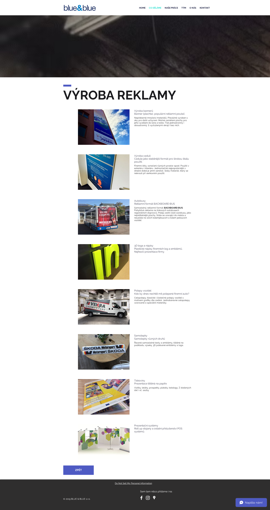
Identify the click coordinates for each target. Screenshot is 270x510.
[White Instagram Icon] (147, 497)
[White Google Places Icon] (154, 497)
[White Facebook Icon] (141, 497)
